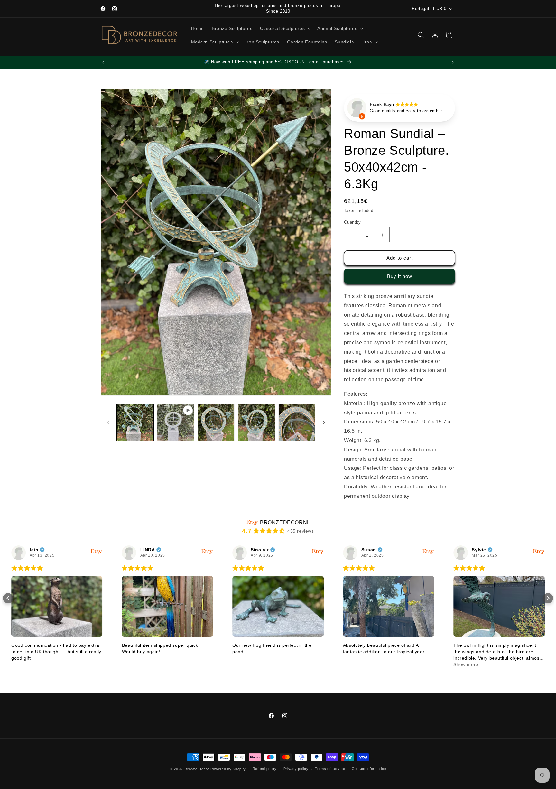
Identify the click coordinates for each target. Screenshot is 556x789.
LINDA (147, 549)
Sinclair (260, 549)
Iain (34, 549)
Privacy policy (296, 769)
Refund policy (265, 769)
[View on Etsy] (356, 109)
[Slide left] (108, 422)
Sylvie (479, 549)
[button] (284, 28)
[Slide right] (324, 422)
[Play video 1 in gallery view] (175, 422)
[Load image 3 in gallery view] (256, 422)
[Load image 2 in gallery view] (216, 422)
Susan (368, 549)
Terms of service (330, 769)
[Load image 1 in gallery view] (135, 422)
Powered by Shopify (228, 769)
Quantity (352, 222)
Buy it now (399, 276)
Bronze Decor (197, 769)
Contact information (369, 769)
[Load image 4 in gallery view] (296, 422)
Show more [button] (465, 664)
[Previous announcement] (103, 62)
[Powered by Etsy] (96, 551)
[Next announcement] (453, 62)
